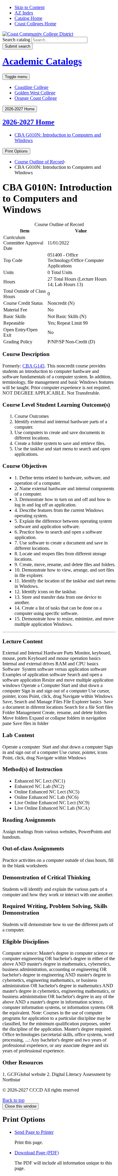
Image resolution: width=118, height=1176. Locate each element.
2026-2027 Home (28, 122)
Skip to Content (29, 7)
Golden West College (35, 92)
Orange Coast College (36, 98)
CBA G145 (33, 365)
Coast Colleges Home (35, 23)
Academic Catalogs (42, 61)
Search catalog (16, 39)
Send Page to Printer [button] (34, 1132)
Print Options (16, 151)
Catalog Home (28, 18)
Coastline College (31, 87)
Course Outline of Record (39, 161)
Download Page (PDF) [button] (37, 1152)
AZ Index (24, 12)
